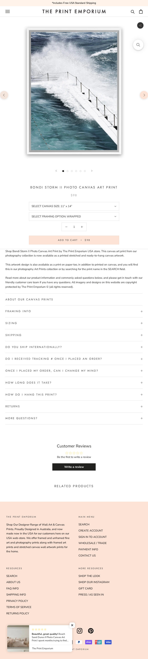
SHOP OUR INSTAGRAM (94, 582)
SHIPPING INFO (16, 594)
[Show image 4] (76, 171)
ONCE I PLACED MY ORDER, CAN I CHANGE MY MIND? (51, 371)
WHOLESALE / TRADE (93, 543)
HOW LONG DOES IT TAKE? (28, 383)
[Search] (133, 11)
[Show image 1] (63, 171)
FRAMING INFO (18, 311)
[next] (144, 95)
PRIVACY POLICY (17, 601)
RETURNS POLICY (17, 613)
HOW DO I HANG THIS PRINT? (31, 395)
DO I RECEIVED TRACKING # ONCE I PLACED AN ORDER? (53, 359)
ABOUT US (13, 582)
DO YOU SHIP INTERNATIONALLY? (33, 347)
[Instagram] (79, 633)
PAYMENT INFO (88, 549)
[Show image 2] (67, 171)
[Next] (91, 171)
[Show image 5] (80, 171)
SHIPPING (13, 335)
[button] (72, 625)
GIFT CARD (86, 588)
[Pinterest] (90, 633)
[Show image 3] (72, 171)
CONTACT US (87, 555)
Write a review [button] (74, 467)
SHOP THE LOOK (89, 576)
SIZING (11, 323)
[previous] (4, 95)
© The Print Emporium (74, 649)
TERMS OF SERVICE (18, 607)
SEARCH (84, 524)
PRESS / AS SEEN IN (91, 594)
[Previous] (56, 171)
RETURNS (12, 406)
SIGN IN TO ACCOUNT (93, 537)
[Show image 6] (85, 171)
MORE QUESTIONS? (21, 418)
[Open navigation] (7, 11)
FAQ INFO (12, 588)
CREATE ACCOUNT (91, 530)
